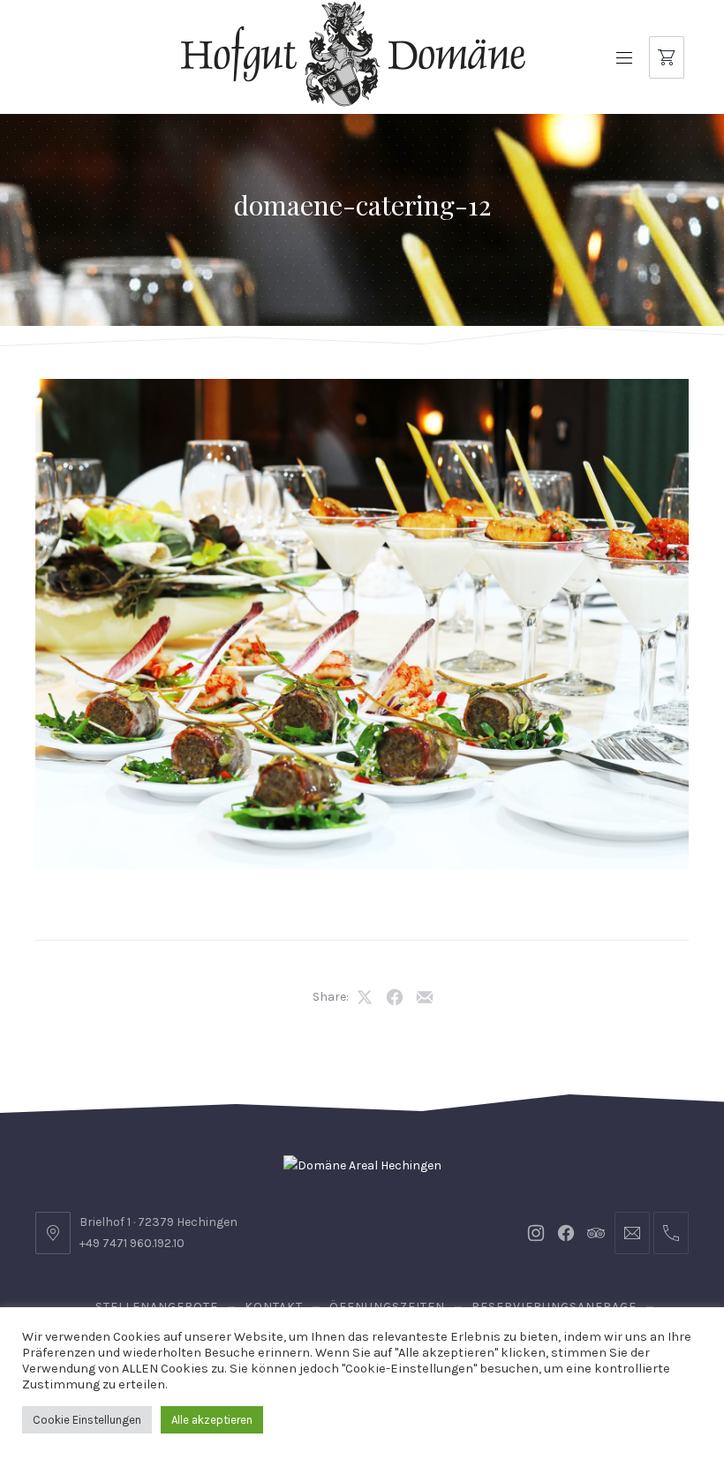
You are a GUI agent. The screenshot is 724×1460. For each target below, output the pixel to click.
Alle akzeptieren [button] (212, 1419)
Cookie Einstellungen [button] (87, 1419)
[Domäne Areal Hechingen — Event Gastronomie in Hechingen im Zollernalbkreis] (353, 54)
